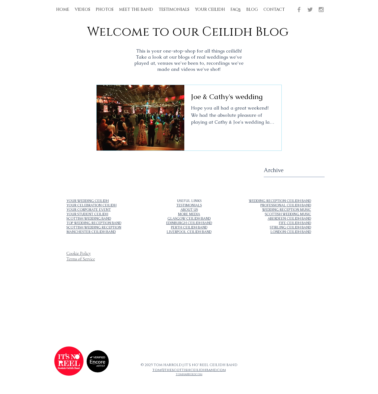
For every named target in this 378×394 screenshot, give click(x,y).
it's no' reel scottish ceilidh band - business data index (78, 305)
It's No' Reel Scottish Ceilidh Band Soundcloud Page (165, 301)
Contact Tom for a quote (156, 299)
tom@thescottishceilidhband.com (189, 369)
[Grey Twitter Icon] (310, 9)
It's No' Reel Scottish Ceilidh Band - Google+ (74, 314)
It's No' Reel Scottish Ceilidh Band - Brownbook (75, 311)
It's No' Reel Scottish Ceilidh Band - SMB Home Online (78, 307)
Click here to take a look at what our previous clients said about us (171, 297)
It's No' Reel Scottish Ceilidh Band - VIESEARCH (76, 309)
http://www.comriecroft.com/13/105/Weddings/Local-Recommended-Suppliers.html (235, 328)
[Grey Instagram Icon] (321, 9)
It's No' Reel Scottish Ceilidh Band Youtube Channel (204, 301)
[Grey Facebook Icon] (299, 9)
